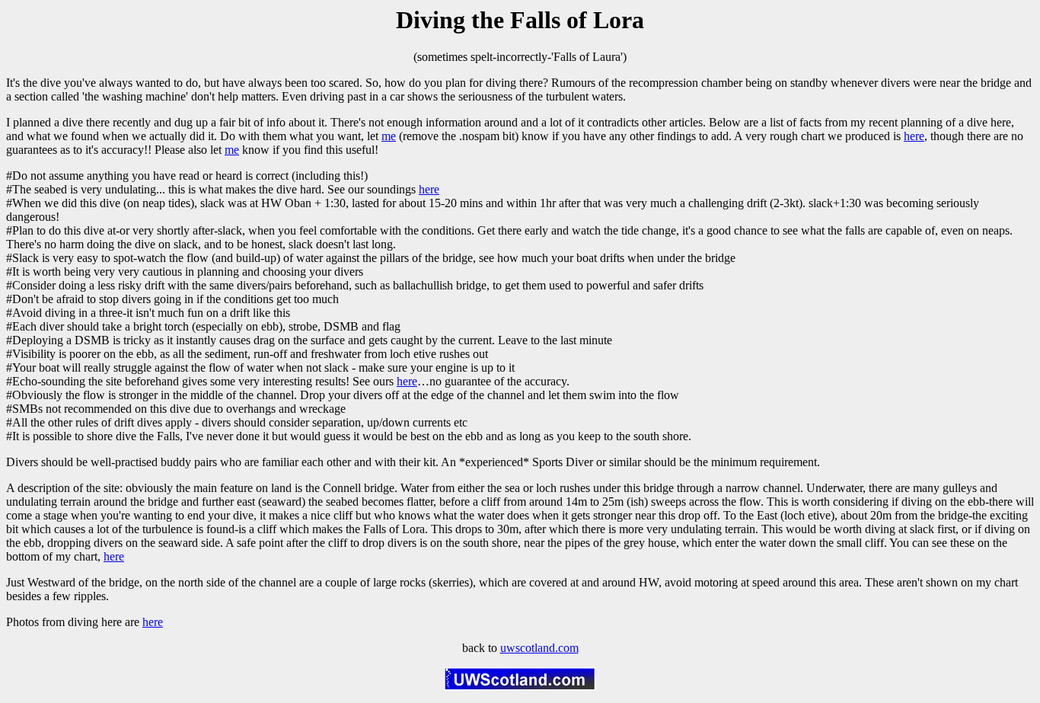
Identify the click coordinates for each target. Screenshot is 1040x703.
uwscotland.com (539, 647)
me (388, 135)
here (914, 135)
